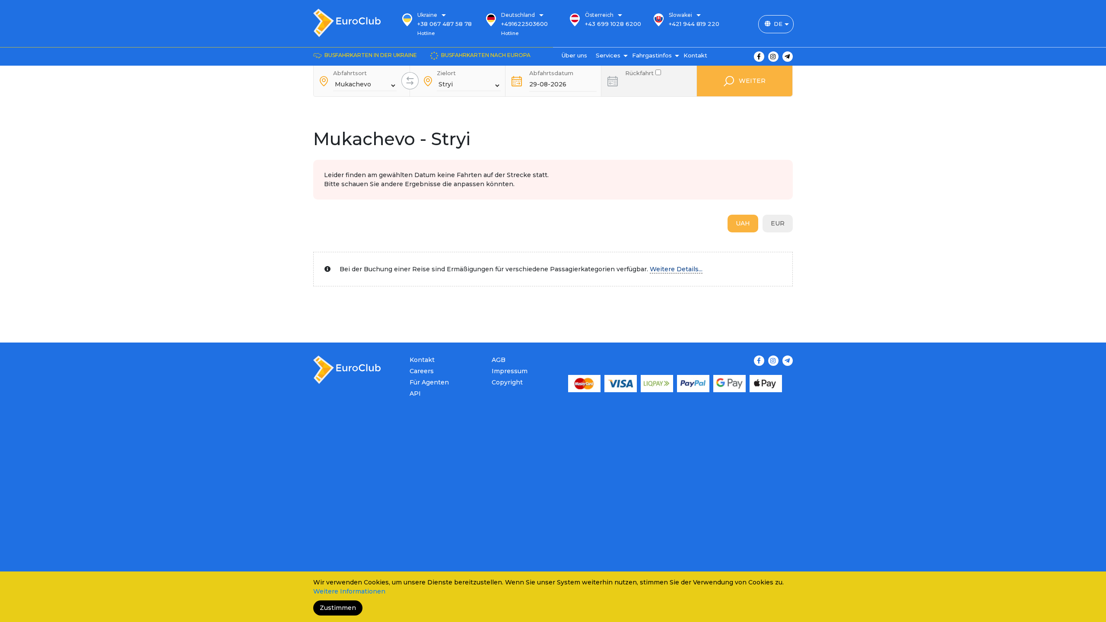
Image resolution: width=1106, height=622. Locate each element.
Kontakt (695, 55)
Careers (422, 371)
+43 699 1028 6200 (613, 23)
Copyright (507, 382)
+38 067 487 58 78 (444, 23)
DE (778, 23)
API (415, 393)
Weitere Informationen (349, 591)
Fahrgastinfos (652, 55)
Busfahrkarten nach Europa (486, 55)
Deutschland (518, 15)
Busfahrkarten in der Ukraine (370, 55)
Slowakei (680, 15)
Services (608, 55)
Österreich (599, 15)
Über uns (574, 55)
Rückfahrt (640, 72)
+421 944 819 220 (694, 23)
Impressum (510, 371)
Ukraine (427, 15)
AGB (498, 360)
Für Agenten (429, 382)
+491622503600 (524, 23)
